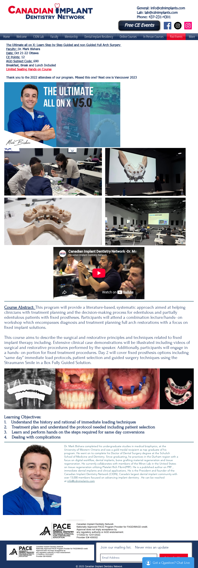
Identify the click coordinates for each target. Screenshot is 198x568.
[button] (38, 36)
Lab (139, 13)
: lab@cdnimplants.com (160, 13)
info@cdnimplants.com (168, 8)
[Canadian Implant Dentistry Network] (167, 25)
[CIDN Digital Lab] (188, 25)
